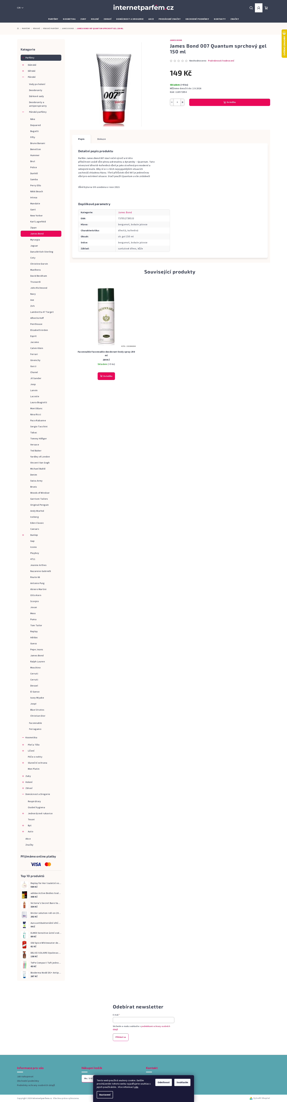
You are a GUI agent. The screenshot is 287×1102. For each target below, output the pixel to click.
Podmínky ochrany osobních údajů (36, 1085)
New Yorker (36, 215)
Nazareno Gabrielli (40, 571)
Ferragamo (35, 729)
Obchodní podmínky (28, 1081)
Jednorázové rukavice (40, 813)
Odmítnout (164, 1082)
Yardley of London (40, 456)
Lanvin (34, 390)
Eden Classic (37, 523)
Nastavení (104, 1094)
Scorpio (34, 601)
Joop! (33, 703)
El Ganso (35, 691)
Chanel (34, 372)
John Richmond (38, 288)
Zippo (33, 227)
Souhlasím (182, 1082)
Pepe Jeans (36, 649)
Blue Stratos (37, 709)
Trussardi (35, 282)
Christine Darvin (39, 263)
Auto (30, 831)
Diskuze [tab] (101, 139)
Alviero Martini (38, 589)
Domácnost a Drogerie (37, 794)
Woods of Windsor (40, 492)
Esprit (33, 336)
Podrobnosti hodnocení (221, 60)
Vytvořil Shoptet (261, 1098)
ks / (88, 1078)
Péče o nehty (35, 756)
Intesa (33, 197)
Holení (29, 782)
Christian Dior (37, 715)
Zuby (28, 776)
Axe (32, 300)
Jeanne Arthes (38, 565)
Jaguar (34, 245)
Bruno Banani (37, 143)
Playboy (34, 553)
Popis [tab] (81, 139)
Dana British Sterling (41, 251)
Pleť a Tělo (34, 744)
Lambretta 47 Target (42, 312)
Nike (32, 119)
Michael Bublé (38, 468)
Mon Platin (34, 769)
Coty (33, 257)
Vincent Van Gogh (40, 462)
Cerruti (34, 673)
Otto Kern (35, 595)
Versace (34, 444)
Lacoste (34, 396)
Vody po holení (37, 84)
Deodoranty (35, 90)
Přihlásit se (120, 1037)
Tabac (33, 432)
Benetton (35, 149)
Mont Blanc (36, 408)
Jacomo (34, 342)
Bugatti (34, 131)
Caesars (34, 529)
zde (136, 1087)
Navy (33, 294)
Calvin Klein (36, 348)
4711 (32, 559)
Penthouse (36, 324)
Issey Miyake (37, 697)
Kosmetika (31, 737)
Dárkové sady (36, 96)
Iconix (33, 547)
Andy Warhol (37, 511)
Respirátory (34, 801)
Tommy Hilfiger (38, 438)
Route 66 (35, 577)
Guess (33, 643)
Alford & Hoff (37, 318)
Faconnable (35, 723)
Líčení (31, 750)
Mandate (35, 203)
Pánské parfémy (38, 112)
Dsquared (35, 125)
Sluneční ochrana (37, 762)
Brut (32, 161)
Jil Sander (35, 378)
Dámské (32, 65)
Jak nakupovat (25, 1076)
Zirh (32, 306)
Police (33, 167)
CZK (19, 7)
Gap (32, 541)
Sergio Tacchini (39, 426)
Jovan (33, 607)
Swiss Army (36, 480)
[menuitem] (53, 19)
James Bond (37, 233)
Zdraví (29, 788)
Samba (34, 179)
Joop (33, 384)
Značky (29, 844)
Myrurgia (35, 239)
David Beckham (38, 276)
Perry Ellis (35, 185)
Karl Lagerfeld (38, 221)
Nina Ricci (35, 414)
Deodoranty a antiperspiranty (38, 104)
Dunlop (34, 535)
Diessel (34, 685)
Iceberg (34, 517)
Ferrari (34, 354)
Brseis (33, 486)
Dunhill (34, 173)
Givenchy (35, 360)
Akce (28, 838)
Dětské (32, 71)
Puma (33, 619)
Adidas (34, 637)
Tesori (31, 819)
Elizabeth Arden (39, 330)
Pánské (32, 77)
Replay (34, 631)
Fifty (32, 137)
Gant (33, 209)
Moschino (35, 667)
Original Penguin (39, 505)
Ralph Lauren (37, 661)
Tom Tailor (36, 625)
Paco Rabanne (38, 420)
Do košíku (231, 102)
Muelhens (35, 270)
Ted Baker (36, 450)
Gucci (33, 366)
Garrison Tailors (39, 499)
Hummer (35, 155)
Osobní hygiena (36, 807)
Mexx (33, 613)
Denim (33, 474)
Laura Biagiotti (38, 402)
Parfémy (30, 57)
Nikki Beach (36, 191)
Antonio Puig (37, 583)
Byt (30, 825)
